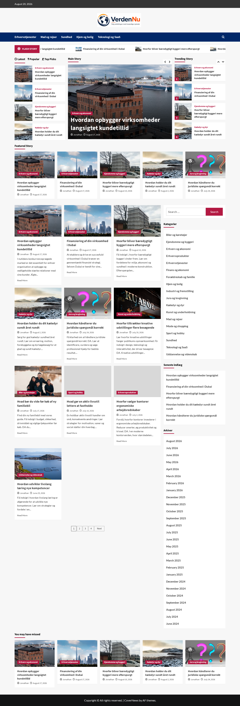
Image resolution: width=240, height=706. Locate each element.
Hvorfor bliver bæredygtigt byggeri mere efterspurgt (141, 49)
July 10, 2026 (88, 410)
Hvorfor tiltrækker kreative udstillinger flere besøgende (135, 325)
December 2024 (175, 581)
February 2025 (175, 567)
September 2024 (176, 602)
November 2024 (176, 588)
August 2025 (174, 525)
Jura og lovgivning (198, 173)
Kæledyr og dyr (201, 127)
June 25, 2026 (39, 493)
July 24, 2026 (209, 190)
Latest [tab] (21, 59)
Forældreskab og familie (180, 277)
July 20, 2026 (138, 332)
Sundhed (66, 37)
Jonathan (77, 134)
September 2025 (176, 518)
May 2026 (172, 462)
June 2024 (172, 623)
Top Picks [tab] (50, 59)
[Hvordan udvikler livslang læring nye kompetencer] (38, 463)
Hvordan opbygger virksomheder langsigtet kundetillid (207, 75)
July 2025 (172, 532)
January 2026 (174, 490)
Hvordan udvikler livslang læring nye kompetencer (34, 486)
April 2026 (172, 469)
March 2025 (173, 560)
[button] (223, 37)
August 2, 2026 (167, 190)
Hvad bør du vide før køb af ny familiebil (36, 404)
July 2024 (172, 616)
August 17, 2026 (93, 134)
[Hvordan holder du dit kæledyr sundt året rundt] (183, 130)
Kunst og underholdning (129, 314)
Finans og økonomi (177, 270)
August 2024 (174, 609)
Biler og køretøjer (27, 392)
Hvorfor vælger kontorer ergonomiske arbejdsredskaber (132, 406)
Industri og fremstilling (180, 291)
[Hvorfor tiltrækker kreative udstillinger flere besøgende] (137, 303)
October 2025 (174, 511)
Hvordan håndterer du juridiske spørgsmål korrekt (204, 184)
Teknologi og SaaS (109, 37)
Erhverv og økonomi (203, 67)
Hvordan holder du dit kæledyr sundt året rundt (208, 132)
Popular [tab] (34, 59)
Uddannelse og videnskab (30, 474)
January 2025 (174, 574)
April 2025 (172, 553)
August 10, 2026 (125, 190)
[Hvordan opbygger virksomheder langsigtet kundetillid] (183, 72)
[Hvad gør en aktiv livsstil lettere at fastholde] (87, 381)
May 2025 (172, 546)
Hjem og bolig (84, 37)
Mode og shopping (177, 326)
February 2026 (175, 483)
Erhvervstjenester (25, 37)
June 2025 (172, 539)
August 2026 (174, 441)
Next (99, 528)
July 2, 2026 (137, 415)
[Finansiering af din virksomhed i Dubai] (183, 92)
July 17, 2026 (38, 410)
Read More (22, 280)
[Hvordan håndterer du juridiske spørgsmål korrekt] (205, 165)
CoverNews (131, 700)
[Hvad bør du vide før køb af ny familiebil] (38, 381)
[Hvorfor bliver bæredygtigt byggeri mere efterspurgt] (183, 111)
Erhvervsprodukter (127, 392)
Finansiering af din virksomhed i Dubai (74, 49)
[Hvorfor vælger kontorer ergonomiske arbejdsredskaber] (137, 381)
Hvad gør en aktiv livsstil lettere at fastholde (83, 404)
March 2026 (173, 476)
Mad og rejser (49, 37)
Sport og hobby (75, 392)
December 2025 (175, 497)
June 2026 (172, 455)
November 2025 (176, 504)
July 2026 (172, 448)
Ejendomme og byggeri (204, 106)
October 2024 (174, 595)
